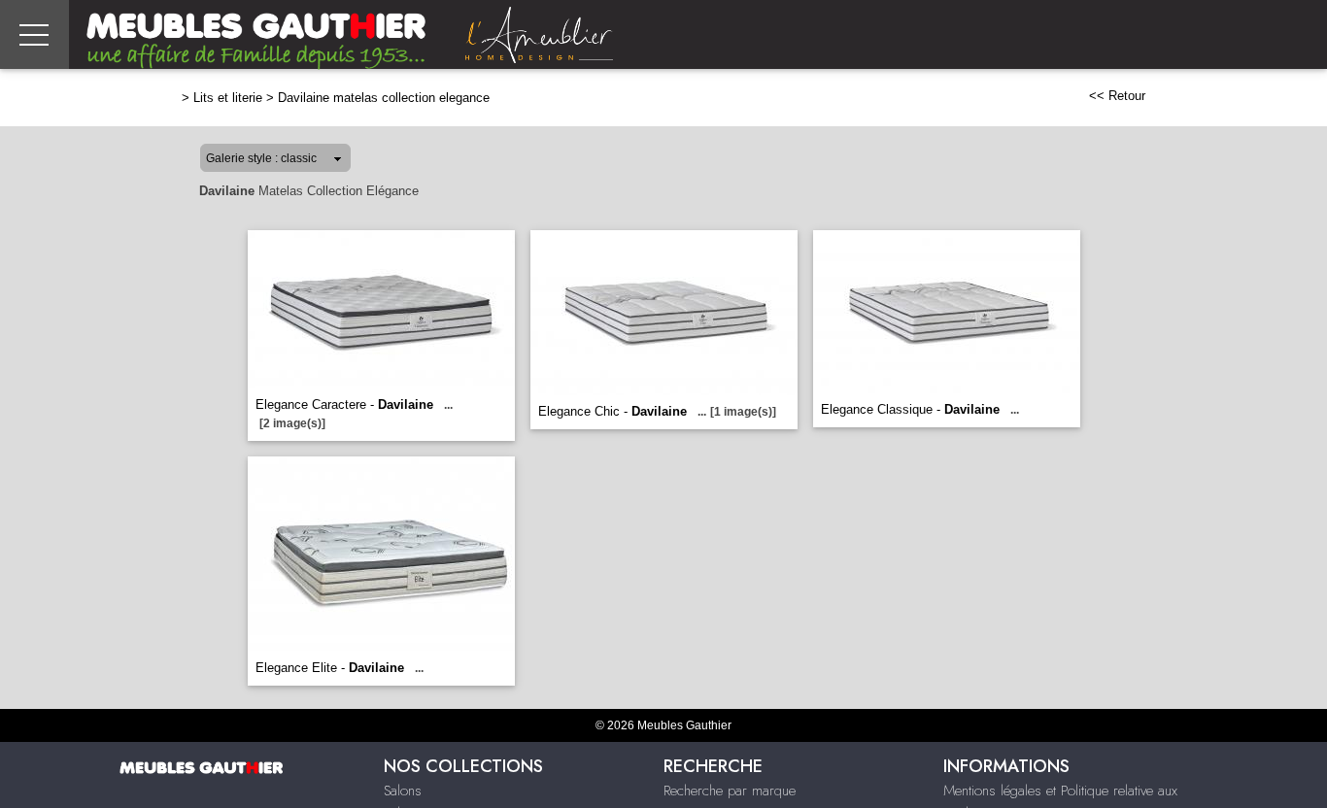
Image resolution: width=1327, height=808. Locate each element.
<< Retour (1117, 95)
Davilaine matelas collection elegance (384, 97)
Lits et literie (227, 97)
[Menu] (34, 34)
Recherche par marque (730, 790)
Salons (403, 790)
